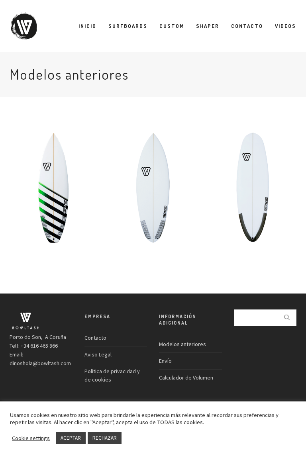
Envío (165, 360)
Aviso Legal (98, 354)
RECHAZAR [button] (104, 437)
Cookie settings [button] (31, 438)
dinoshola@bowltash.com (40, 363)
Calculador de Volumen (186, 377)
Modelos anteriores (182, 344)
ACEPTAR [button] (71, 437)
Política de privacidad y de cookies (112, 375)
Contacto (95, 337)
